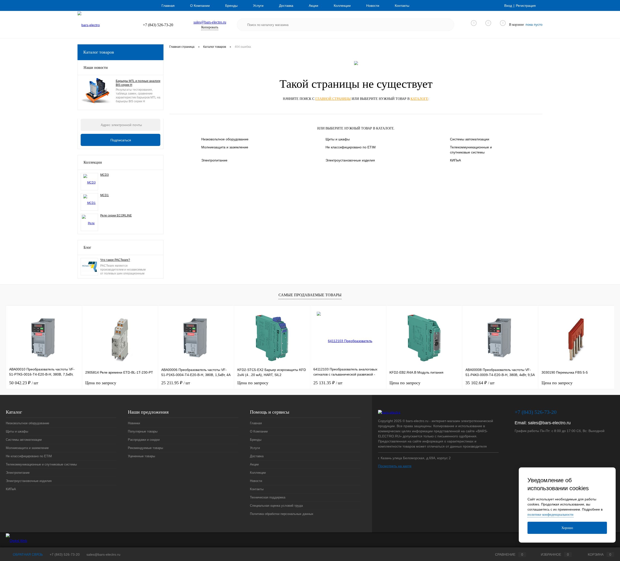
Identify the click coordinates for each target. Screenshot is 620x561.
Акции (313, 6)
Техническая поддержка (267, 497)
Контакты (402, 6)
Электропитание (214, 160)
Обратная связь (27, 554)
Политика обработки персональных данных (281, 514)
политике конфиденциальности (550, 514)
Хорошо (567, 528)
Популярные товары (142, 431)
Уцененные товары (141, 456)
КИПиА (455, 160)
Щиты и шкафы (338, 139)
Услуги (258, 6)
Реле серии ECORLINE (116, 215)
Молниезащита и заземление (224, 147)
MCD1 (104, 195)
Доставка (286, 6)
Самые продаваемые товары (310, 295)
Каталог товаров (98, 52)
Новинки (134, 423)
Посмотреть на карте (394, 466)
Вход (508, 6)
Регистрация (526, 6)
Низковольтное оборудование (224, 139)
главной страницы (333, 99)
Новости (372, 6)
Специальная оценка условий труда (276, 505)
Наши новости (96, 67)
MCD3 (104, 174)
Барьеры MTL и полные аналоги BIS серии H (138, 83)
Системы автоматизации (469, 139)
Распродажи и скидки (144, 439)
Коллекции (342, 6)
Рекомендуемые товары (145, 448)
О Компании (200, 6)
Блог (87, 247)
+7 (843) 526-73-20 (65, 554)
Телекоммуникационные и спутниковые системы (471, 149)
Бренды (231, 6)
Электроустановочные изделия (350, 160)
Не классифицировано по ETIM (351, 147)
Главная (168, 6)
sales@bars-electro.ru (210, 22)
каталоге (419, 99)
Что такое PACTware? (115, 260)
